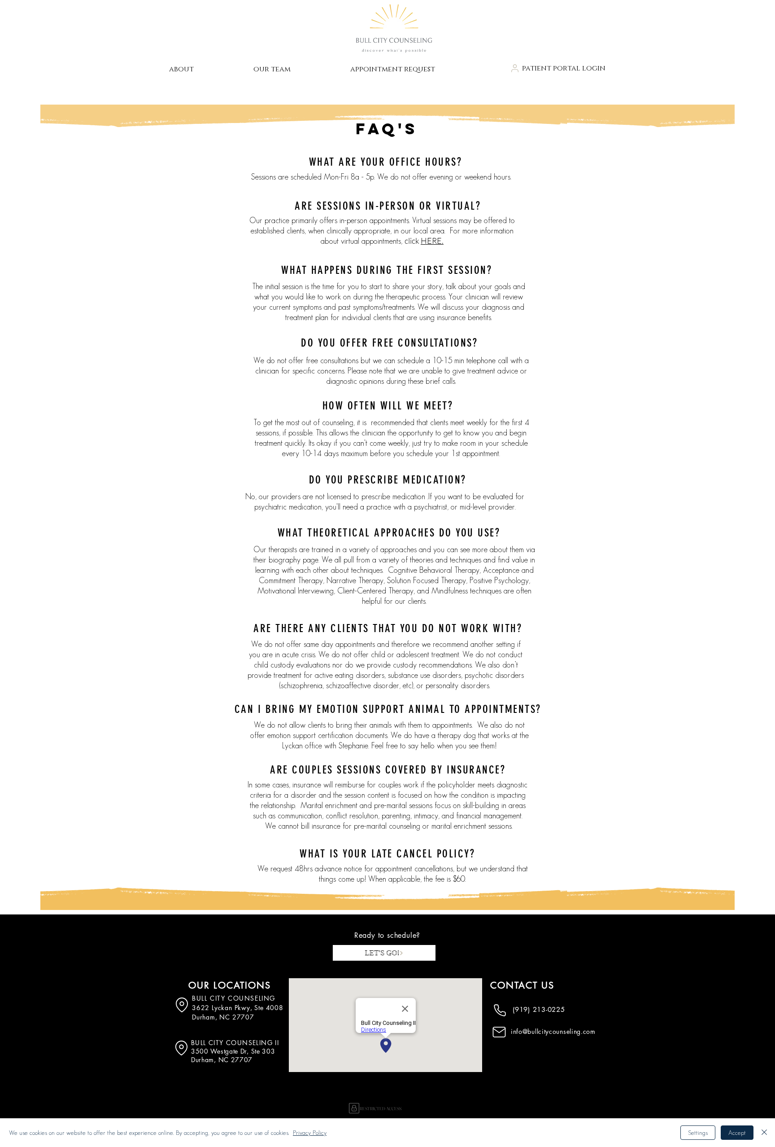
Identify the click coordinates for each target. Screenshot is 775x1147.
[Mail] (499, 1032)
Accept (737, 1132)
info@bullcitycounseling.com (553, 1031)
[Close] (764, 1132)
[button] (204, 69)
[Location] (182, 1005)
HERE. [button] (432, 241)
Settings (698, 1132)
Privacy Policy (310, 1132)
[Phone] (500, 1010)
